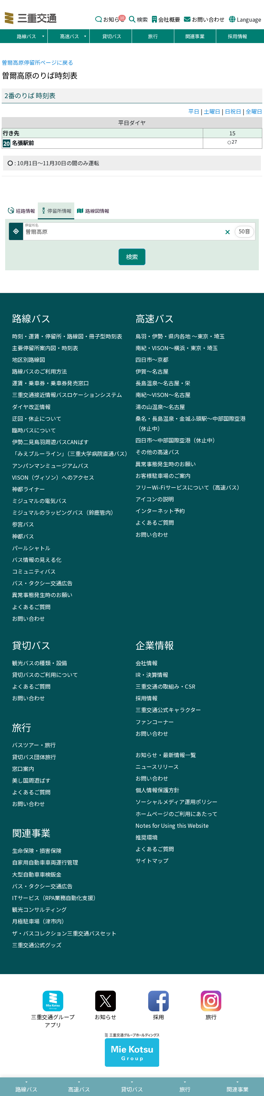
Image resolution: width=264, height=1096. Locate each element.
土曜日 (212, 111)
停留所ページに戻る (37, 62)
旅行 (153, 36)
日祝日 (233, 111)
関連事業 (195, 36)
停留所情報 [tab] (59, 210)
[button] (43, 36)
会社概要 (169, 19)
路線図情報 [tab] (96, 210)
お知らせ (114, 19)
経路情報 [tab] (25, 210)
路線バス (26, 36)
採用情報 (237, 36)
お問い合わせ (208, 19)
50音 (244, 231)
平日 (193, 111)
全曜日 (254, 111)
